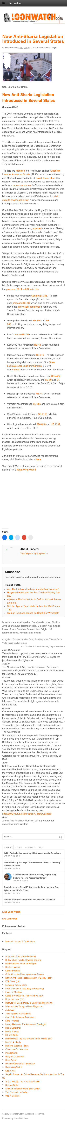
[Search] (60, 837)
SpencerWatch (12, 1084)
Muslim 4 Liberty (13, 1042)
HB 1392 (55, 424)
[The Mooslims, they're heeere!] (33, 22)
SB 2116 (42, 414)
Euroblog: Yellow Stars (16, 984)
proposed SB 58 (21, 302)
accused (36, 228)
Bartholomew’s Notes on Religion (20, 963)
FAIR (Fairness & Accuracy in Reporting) (24, 988)
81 (58, 379)
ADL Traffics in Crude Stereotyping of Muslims (42, 646)
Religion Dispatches (14, 1056)
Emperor (9, 47)
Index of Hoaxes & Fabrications (20, 941)
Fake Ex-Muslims (13, 992)
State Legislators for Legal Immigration (31, 364)
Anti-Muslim (23, 622)
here (38, 459)
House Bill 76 (22, 334)
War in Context (12, 1095)
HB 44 (39, 393)
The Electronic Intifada (16, 1092)
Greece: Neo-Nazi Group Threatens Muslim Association (29, 899)
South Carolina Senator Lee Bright (28, 629)
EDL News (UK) (12, 981)
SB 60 (48, 379)
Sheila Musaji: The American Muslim (22, 1081)
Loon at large (50, 47)
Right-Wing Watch (13, 1067)
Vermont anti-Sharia (30, 632)
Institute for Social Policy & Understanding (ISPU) (28, 1002)
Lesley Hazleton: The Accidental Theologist (25, 1024)
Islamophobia (28, 625)
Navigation (15, 3)
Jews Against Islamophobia (18, 1013)
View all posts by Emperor (34, 553)
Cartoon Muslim (12, 970)
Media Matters (12, 1031)
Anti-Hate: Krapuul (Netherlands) (20, 956)
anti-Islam (10, 622)
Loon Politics (37, 47)
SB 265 (37, 403)
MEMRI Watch (12, 1034)
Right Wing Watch (26, 469)
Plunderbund (11, 1052)
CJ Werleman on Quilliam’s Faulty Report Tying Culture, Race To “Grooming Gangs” (34, 876)
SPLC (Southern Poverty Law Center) (22, 1088)
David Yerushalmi (45, 178)
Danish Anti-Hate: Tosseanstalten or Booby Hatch (28, 977)
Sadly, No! (10, 1070)
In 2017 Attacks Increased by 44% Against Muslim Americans (32, 853)
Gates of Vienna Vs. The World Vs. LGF (24, 995)
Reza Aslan (10, 1059)
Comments (30, 847)
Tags (41, 847)
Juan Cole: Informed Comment (19, 1017)
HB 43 (37, 344)
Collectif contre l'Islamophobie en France (24, 974)
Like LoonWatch (11, 911)
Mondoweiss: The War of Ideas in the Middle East (28, 1038)
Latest (18, 847)
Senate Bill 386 (39, 295)
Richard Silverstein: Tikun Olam (20, 1063)
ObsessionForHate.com (16, 1049)
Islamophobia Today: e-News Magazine (23, 1006)
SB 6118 (41, 424)
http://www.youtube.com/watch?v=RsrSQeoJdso (27, 813)
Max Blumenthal (13, 1027)
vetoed (15, 369)
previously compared (29, 306)
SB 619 (40, 354)
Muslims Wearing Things (17, 1045)
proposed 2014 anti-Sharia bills (22, 289)
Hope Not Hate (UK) (14, 999)
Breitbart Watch (12, 966)
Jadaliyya (9, 1009)
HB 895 (36, 320)
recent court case (22, 185)
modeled (20, 170)
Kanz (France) (12, 1020)
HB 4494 (55, 376)
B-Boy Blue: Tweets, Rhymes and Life (23, 959)
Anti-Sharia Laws (41, 622)
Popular (8, 847)
